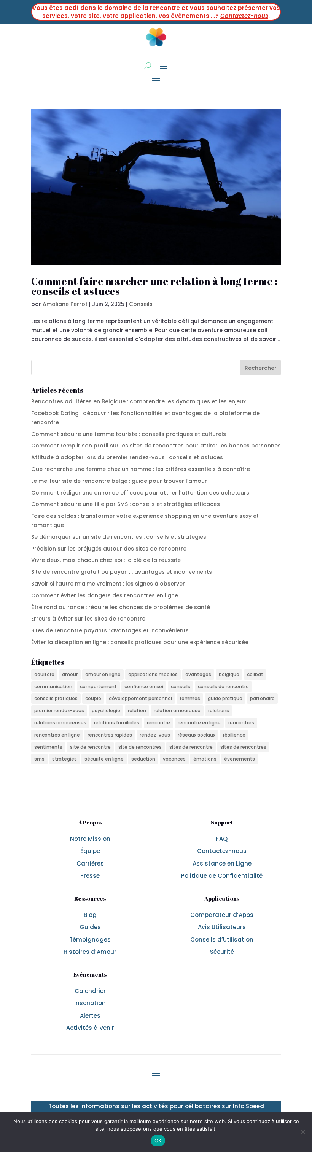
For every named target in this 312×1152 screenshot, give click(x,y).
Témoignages (90, 940)
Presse (90, 876)
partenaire (262, 698)
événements (239, 759)
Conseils (141, 304)
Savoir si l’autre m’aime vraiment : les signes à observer (108, 583)
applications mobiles (153, 674)
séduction (143, 759)
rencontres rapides (110, 735)
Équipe (90, 851)
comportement (98, 686)
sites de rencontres (243, 747)
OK (158, 1141)
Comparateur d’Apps (221, 915)
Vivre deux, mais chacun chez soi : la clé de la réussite (106, 560)
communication (53, 686)
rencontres (241, 722)
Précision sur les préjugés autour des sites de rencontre (108, 548)
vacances (174, 759)
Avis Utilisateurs (222, 927)
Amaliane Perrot (65, 304)
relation (137, 710)
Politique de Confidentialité (222, 876)
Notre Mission (90, 839)
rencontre (158, 722)
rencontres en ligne (57, 735)
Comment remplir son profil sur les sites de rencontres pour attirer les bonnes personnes (156, 445)
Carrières (90, 863)
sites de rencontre (191, 747)
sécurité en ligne (104, 759)
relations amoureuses (60, 722)
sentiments (48, 747)
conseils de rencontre (223, 686)
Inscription (90, 1003)
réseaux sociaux (196, 735)
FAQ (222, 839)
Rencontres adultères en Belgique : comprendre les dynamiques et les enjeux (138, 401)
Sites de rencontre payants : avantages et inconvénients (110, 630)
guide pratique (225, 698)
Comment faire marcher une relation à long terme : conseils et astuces (154, 286)
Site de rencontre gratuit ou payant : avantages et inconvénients (121, 572)
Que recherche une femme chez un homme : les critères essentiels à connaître (140, 469)
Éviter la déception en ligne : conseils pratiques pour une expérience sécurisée (139, 642)
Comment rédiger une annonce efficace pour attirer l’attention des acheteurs (140, 492)
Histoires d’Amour (90, 952)
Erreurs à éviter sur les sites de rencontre (88, 618)
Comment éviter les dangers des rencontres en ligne (104, 595)
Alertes (90, 1016)
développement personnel (140, 698)
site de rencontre (90, 747)
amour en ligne (103, 674)
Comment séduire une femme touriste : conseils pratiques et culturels (128, 434)
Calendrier (90, 991)
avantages (198, 674)
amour (70, 674)
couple (93, 698)
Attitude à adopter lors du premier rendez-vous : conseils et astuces (127, 457)
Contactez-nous (244, 16)
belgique (229, 674)
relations (218, 710)
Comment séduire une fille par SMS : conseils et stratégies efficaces (125, 504)
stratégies (64, 759)
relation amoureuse (177, 710)
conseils (180, 686)
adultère (44, 674)
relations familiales (116, 722)
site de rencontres (140, 747)
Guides (90, 927)
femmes (190, 698)
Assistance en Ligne (222, 863)
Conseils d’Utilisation (221, 940)
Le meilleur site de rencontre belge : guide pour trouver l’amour (119, 481)
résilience (234, 735)
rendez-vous (155, 735)
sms (39, 759)
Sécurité (222, 952)
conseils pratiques (56, 698)
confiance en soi (143, 686)
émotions (204, 759)
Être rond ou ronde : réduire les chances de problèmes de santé (120, 607)
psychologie (106, 710)
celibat (255, 674)
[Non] (302, 1132)
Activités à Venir (90, 1028)
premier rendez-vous (59, 710)
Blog (90, 915)
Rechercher (261, 368)
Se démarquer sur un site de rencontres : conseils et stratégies (118, 537)
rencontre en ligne (199, 722)
